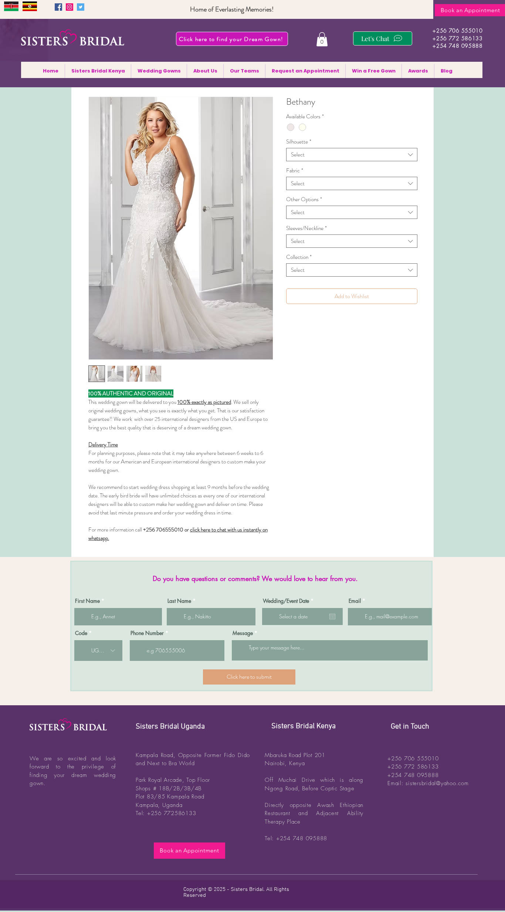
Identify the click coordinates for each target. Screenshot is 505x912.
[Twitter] (80, 7)
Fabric (294, 170)
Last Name (179, 601)
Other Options (304, 199)
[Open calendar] (332, 616)
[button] (322, 39)
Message (243, 633)
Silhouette (298, 141)
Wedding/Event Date (289, 601)
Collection (299, 257)
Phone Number (147, 633)
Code (81, 633)
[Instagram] (69, 7)
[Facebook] (58, 7)
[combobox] (351, 154)
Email (355, 601)
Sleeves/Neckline (306, 228)
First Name (87, 601)
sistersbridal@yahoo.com (437, 783)
